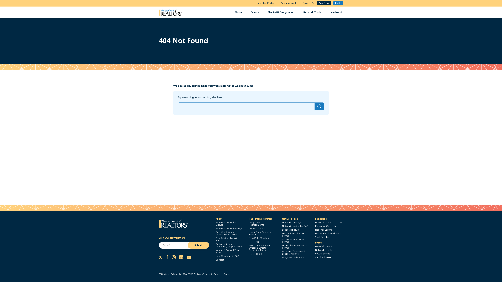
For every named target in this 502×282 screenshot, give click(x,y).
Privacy (217, 274)
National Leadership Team (328, 222)
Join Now (324, 3)
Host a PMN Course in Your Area (260, 233)
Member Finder (266, 3)
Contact (220, 260)
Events (255, 12)
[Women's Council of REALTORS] (170, 12)
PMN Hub (254, 242)
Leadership (336, 12)
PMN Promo (255, 254)
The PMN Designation (280, 12)
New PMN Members (259, 238)
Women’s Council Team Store (228, 251)
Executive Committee (326, 226)
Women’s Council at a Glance (227, 223)
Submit (198, 245)
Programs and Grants (293, 257)
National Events (323, 246)
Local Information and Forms (293, 234)
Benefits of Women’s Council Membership (226, 233)
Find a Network (288, 3)
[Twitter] (160, 257)
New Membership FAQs (228, 256)
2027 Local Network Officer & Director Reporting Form (259, 247)
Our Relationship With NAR (227, 239)
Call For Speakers (324, 257)
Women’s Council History (229, 228)
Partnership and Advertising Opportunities (229, 245)
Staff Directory (322, 237)
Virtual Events (322, 254)
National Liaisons (323, 230)
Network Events (323, 250)
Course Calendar (257, 228)
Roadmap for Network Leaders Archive (294, 252)
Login (338, 3)
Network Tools (312, 12)
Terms (227, 274)
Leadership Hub (290, 230)
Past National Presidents (328, 233)
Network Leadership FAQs (295, 226)
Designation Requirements (256, 223)
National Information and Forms (295, 246)
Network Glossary (291, 222)
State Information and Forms (293, 240)
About (238, 12)
